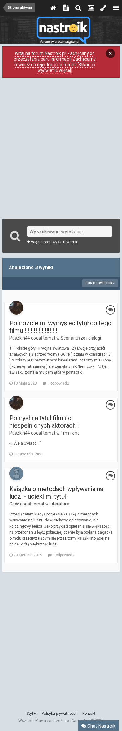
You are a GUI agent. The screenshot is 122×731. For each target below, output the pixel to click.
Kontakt (88, 713)
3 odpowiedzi (63, 555)
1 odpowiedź (57, 383)
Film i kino (70, 432)
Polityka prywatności (59, 713)
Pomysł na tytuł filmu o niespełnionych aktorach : (44, 421)
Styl (30, 713)
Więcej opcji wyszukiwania (53, 242)
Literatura (59, 503)
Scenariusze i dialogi (81, 338)
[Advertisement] (61, 147)
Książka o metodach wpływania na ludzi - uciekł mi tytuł (56, 492)
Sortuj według (99, 283)
